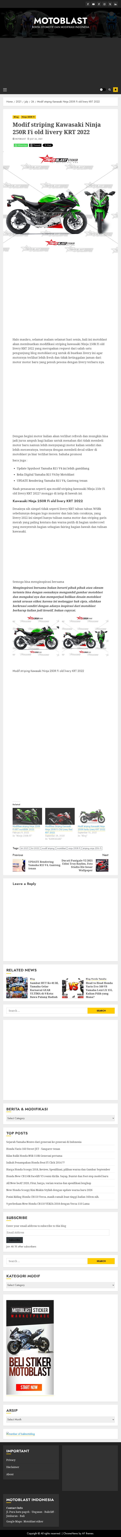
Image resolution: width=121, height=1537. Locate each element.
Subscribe (115, 89)
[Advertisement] (60, 61)
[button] (36, 638)
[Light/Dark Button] (103, 89)
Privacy (10, 1460)
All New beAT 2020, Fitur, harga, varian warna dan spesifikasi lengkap (48, 1183)
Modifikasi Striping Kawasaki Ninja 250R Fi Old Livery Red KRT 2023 (58, 829)
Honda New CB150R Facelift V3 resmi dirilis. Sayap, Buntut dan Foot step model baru (57, 1176)
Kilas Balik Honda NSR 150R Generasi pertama (34, 1156)
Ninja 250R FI (28, 117)
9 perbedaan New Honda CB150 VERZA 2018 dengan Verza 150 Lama (47, 1203)
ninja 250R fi (74, 848)
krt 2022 (35, 848)
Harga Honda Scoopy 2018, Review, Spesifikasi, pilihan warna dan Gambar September (58, 1169)
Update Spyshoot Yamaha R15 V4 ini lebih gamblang (53, 468)
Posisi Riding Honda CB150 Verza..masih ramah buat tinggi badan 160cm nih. (52, 1197)
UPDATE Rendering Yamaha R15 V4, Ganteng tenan (52, 480)
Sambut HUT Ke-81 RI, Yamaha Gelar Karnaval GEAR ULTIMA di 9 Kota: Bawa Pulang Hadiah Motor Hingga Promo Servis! (44, 993)
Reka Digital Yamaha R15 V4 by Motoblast (45, 474)
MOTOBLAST (60, 20)
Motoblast (20, 139)
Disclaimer (12, 1467)
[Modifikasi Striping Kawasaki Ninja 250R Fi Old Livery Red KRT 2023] (60, 816)
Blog (16, 117)
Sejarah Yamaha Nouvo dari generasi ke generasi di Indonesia (43, 1142)
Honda (94, 979)
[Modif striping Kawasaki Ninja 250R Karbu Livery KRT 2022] (92, 816)
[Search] (110, 89)
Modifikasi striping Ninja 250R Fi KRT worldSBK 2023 (26, 828)
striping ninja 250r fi (92, 848)
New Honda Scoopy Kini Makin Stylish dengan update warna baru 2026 (49, 1190)
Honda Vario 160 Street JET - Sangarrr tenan (33, 1149)
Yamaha (102, 979)
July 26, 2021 (36, 139)
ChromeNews (70, 1533)
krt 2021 (25, 848)
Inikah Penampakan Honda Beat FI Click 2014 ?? (35, 1162)
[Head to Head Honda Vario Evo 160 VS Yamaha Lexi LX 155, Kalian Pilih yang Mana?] (73, 987)
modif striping (48, 848)
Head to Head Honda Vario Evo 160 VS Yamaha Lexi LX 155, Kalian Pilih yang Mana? (99, 990)
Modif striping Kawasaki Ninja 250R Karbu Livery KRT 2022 (91, 828)
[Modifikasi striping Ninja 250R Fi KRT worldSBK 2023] (27, 816)
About (10, 1474)
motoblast (61, 848)
